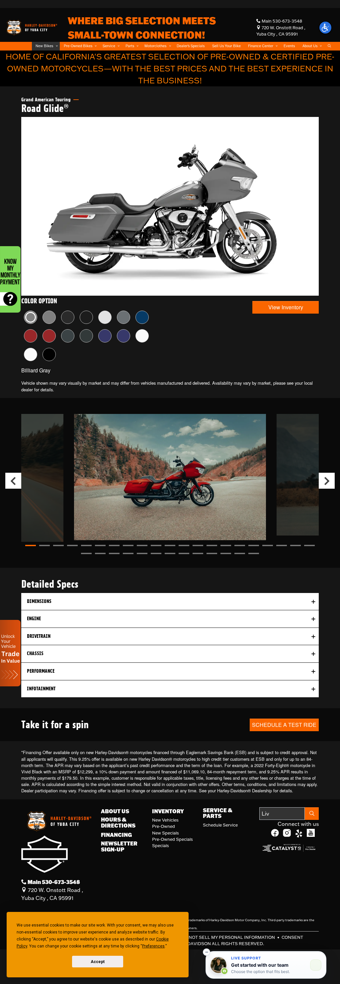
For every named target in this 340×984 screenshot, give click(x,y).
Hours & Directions (118, 822)
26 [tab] (142, 553)
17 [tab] (253, 545)
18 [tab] (267, 545)
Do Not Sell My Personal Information (228, 937)
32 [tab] (225, 553)
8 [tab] (128, 545)
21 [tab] (309, 545)
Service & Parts (217, 813)
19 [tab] (281, 545)
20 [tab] (295, 545)
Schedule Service (220, 825)
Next (327, 481)
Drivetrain (38, 636)
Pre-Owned (163, 826)
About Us (115, 811)
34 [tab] (253, 553)
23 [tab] (100, 553)
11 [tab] (170, 545)
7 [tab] (114, 545)
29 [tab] (184, 553)
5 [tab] (86, 545)
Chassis (35, 653)
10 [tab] (156, 545)
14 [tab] (212, 545)
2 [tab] (44, 545)
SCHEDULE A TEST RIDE (284, 725)
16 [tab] (239, 545)
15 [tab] (225, 545)
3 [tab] (58, 545)
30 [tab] (198, 553)
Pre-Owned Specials (172, 839)
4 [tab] (72, 545)
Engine (34, 618)
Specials (160, 845)
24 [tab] (114, 553)
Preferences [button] (153, 946)
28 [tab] (170, 553)
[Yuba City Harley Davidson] (31, 27)
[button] (46, 46)
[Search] (312, 813)
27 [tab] (156, 553)
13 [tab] (198, 545)
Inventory (168, 811)
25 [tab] (128, 553)
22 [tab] (86, 553)
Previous (13, 481)
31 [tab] (212, 553)
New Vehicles (165, 820)
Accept (98, 961)
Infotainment (41, 688)
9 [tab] (142, 545)
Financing (116, 835)
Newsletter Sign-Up (119, 846)
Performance (40, 671)
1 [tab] (30, 545)
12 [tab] (184, 545)
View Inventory (285, 307)
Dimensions (39, 601)
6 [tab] (100, 545)
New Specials (165, 833)
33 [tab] (239, 553)
